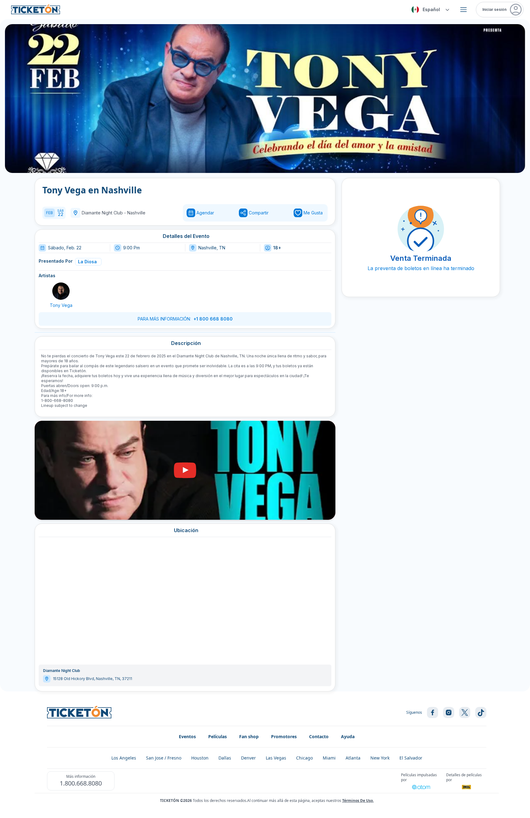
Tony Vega (61, 305)
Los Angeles (123, 758)
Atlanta (353, 758)
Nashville (136, 212)
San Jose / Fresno (163, 758)
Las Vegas (276, 758)
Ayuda (348, 736)
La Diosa (87, 261)
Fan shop (249, 736)
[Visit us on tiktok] (480, 712)
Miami (329, 758)
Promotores (284, 736)
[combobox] (429, 9)
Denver (248, 758)
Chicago (304, 758)
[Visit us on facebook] (432, 712)
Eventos (187, 736)
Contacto (319, 736)
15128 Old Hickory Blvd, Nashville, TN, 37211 (92, 678)
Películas (217, 736)
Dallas (224, 758)
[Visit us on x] (464, 712)
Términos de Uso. (358, 800)
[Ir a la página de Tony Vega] (61, 291)
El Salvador (410, 758)
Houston (200, 758)
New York (380, 758)
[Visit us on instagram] (448, 712)
